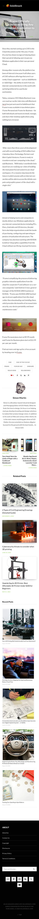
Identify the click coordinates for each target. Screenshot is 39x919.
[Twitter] (21, 375)
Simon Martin (12, 36)
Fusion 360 (18, 366)
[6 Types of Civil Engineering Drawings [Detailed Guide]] (19, 494)
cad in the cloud (23, 362)
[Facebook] (17, 375)
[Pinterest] (28, 375)
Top (20, 915)
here (4, 104)
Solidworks (25, 370)
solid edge (12, 370)
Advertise (5, 833)
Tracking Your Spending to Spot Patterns (13, 802)
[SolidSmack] (14, 6)
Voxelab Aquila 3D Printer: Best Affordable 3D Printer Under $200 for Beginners (17, 586)
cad (10, 362)
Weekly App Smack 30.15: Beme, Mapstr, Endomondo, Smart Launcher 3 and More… (29, 460)
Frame (19, 352)
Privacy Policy (7, 853)
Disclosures (6, 848)
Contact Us (5, 838)
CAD (19, 15)
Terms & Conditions (8, 858)
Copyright (5, 843)
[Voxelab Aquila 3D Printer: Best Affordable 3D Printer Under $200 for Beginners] (19, 568)
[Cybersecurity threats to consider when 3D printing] (19, 531)
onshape (30, 366)
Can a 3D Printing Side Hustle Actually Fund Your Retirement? (19, 641)
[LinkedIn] (24, 375)
